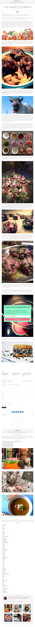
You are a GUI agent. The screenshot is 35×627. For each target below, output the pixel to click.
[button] (17, 307)
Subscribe (17, 319)
